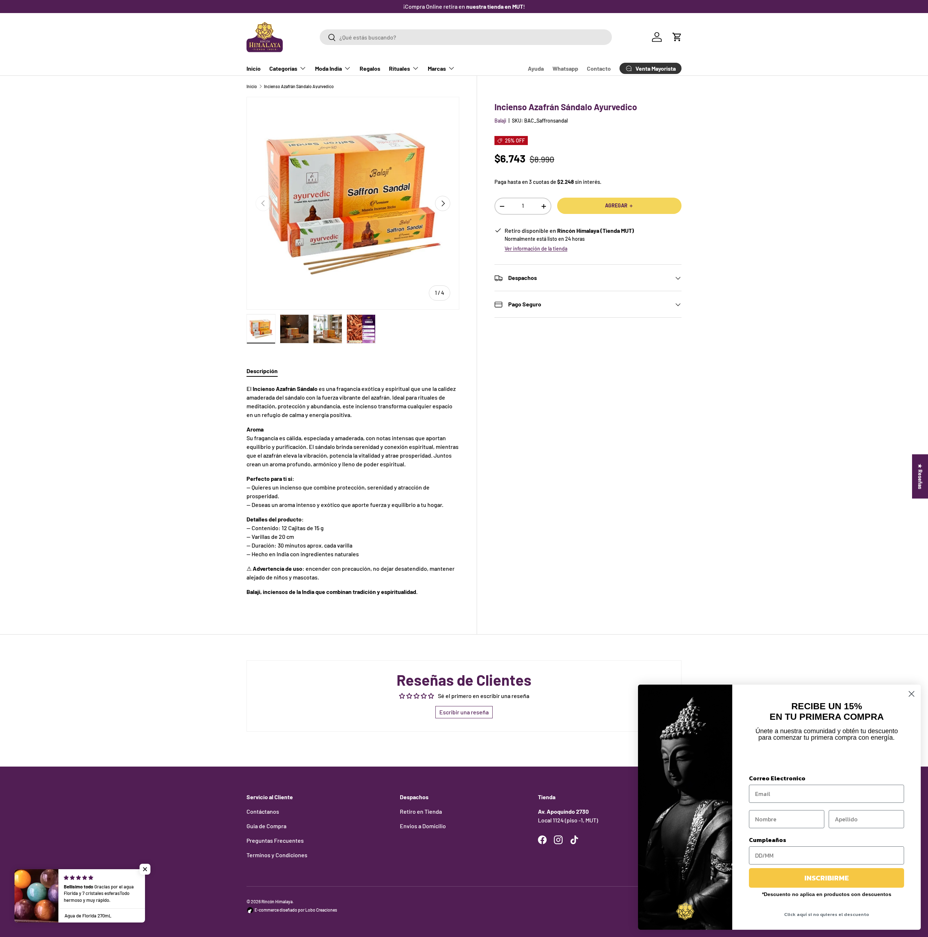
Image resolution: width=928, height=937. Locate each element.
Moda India (328, 68)
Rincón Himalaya (277, 901)
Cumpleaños (767, 839)
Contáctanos (262, 811)
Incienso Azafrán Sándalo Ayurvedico (299, 86)
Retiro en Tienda (421, 811)
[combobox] (466, 37)
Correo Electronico (777, 778)
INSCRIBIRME (826, 877)
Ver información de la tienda (536, 249)
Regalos (370, 68)
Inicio (253, 68)
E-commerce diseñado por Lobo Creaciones (295, 909)
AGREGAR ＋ (619, 205)
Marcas (437, 68)
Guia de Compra (266, 825)
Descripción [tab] (262, 370)
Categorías (283, 68)
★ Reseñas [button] (920, 476)
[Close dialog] (911, 694)
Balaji (500, 120)
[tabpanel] (352, 493)
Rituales (399, 68)
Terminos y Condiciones (276, 854)
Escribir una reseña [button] (464, 712)
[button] (677, 37)
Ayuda (536, 68)
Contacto (599, 68)
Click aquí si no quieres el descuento (826, 914)
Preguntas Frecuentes (275, 840)
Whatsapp (565, 68)
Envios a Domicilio (423, 825)
